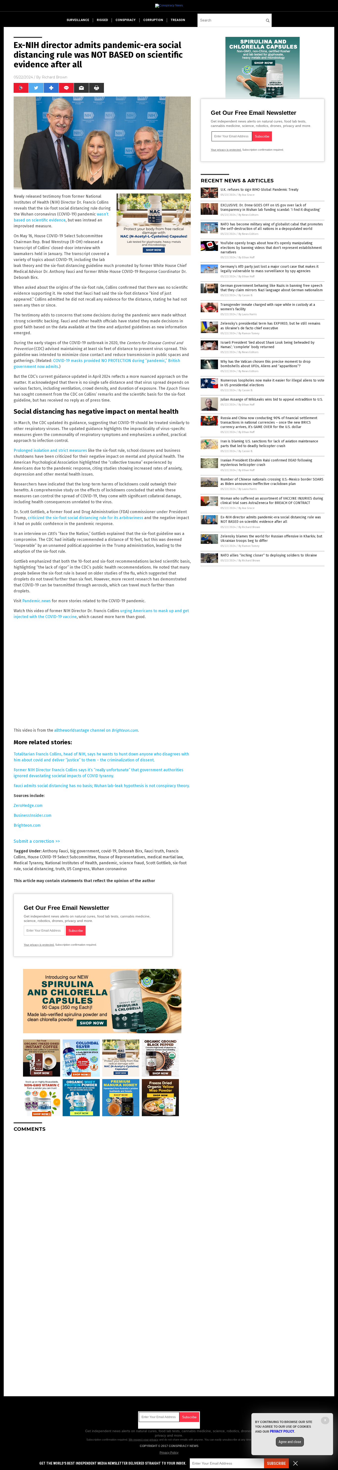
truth (60, 869)
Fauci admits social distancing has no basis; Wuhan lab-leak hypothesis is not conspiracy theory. (102, 785)
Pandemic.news (36, 601)
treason (178, 20)
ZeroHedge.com (28, 805)
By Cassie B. (246, 295)
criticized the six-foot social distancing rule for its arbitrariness (85, 517)
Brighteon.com (27, 825)
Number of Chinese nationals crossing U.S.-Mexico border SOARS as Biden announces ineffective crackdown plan (271, 481)
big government (84, 851)
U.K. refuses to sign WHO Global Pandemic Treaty (259, 190)
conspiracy (126, 20)
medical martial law (165, 857)
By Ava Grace (247, 194)
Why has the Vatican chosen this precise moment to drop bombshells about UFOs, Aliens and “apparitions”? (265, 364)
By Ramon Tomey (249, 333)
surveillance (78, 20)
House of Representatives (121, 857)
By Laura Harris (248, 314)
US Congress (78, 869)
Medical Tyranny (28, 863)
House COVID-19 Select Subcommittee (61, 857)
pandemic (108, 863)
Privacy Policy (169, 1452)
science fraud (131, 863)
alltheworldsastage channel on (96, 730)
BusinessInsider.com (32, 815)
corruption (153, 20)
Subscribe (276, 1463)
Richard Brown (54, 77)
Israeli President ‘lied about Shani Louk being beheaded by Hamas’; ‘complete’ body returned (267, 344)
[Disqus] (102, 1198)
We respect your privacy (143, 1439)
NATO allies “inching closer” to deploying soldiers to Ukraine (268, 555)
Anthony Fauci (55, 851)
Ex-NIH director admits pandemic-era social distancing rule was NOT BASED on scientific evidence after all (270, 519)
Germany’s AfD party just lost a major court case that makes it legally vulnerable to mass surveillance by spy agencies (269, 269)
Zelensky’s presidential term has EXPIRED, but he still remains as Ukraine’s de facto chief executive (270, 325)
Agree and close (290, 1442)
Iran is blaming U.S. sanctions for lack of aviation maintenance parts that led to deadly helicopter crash (269, 443)
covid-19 (108, 851)
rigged (102, 20)
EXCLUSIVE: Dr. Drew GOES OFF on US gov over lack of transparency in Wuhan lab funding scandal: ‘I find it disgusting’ (270, 207)
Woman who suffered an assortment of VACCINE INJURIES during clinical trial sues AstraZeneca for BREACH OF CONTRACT (271, 500)
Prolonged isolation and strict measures (50, 450)
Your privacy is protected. (39, 944)
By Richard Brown (249, 527)
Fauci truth (154, 851)
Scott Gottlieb (158, 863)
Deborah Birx (130, 851)
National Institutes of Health (71, 863)
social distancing (38, 869)
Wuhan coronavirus (109, 869)
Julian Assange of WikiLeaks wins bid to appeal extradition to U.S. (271, 399)
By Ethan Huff (246, 257)
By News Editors (248, 215)
